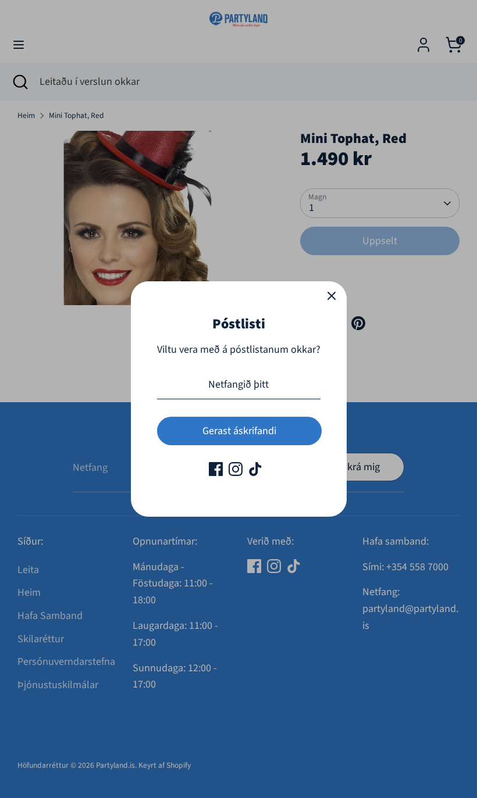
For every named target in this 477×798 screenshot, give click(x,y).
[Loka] (331, 296)
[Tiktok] (255, 469)
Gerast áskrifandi (239, 431)
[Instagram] (236, 469)
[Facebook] (216, 469)
